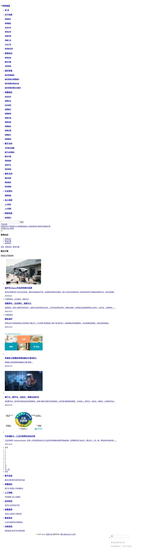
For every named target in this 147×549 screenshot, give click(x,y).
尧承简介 (8, 19)
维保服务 (8, 182)
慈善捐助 (8, 195)
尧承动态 (8, 58)
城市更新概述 (9, 75)
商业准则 (21, 530)
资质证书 (8, 32)
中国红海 (18, 514)
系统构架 (8, 160)
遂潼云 (12, 488)
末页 (6, 471)
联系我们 (8, 218)
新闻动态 (8, 53)
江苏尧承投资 (32, 226)
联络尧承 (8, 213)
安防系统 (8, 169)
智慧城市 (8, 92)
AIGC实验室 (16, 497)
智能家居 (8, 139)
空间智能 (8, 497)
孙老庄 (12, 514)
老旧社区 (8, 97)
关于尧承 (8, 15)
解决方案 (8, 62)
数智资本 (8, 518)
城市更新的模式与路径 (13, 88)
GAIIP (7, 522)
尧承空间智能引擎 (44, 226)
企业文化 (8, 27)
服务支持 (8, 174)
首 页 (7, 10)
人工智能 (8, 493)
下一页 (7, 469)
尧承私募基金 (22, 226)
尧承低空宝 (5, 226)
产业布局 (4, 224)
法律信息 (8, 526)
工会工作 (8, 44)
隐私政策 (8, 530)
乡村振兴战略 (9, 148)
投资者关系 (9, 49)
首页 (2, 247)
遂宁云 (7, 488)
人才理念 (8, 204)
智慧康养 (8, 509)
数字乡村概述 (9, 152)
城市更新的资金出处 (12, 83)
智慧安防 (8, 122)
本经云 (7, 514)
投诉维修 (8, 186)
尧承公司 (49, 534)
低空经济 (8, 501)
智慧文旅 (8, 118)
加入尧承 (8, 200)
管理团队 (8, 23)
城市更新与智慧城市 (12, 79)
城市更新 (8, 71)
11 (5, 467)
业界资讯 (8, 66)
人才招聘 (8, 209)
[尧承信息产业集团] (5, 6)
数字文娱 (21, 480)
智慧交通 (8, 130)
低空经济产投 (15, 505)
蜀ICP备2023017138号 (68, 534)
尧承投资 (12, 522)
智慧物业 (8, 126)
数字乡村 (8, 143)
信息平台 (8, 165)
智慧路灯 (8, 109)
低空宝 (7, 505)
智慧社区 (8, 101)
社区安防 (8, 105)
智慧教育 (8, 113)
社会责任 (8, 191)
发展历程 (8, 36)
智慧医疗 (8, 135)
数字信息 (8, 476)
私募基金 (19, 522)
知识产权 (15, 530)
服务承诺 (8, 178)
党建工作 (8, 40)
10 (5, 466)
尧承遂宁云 (13, 226)
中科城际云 (19, 488)
